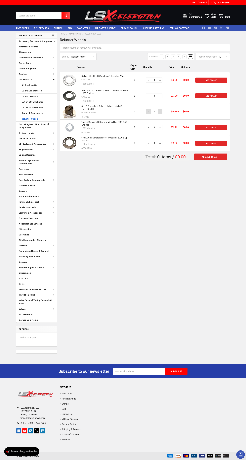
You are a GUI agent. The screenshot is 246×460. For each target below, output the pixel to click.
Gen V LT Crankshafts (32, 113)
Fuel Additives (26, 174)
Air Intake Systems (28, 46)
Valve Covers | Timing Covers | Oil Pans (35, 302)
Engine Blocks (26, 149)
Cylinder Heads (26, 133)
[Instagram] (215, 28)
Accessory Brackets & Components (37, 41)
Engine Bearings (27, 155)
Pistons (23, 245)
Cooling (23, 74)
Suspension (25, 273)
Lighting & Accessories (30, 212)
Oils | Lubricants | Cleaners (32, 240)
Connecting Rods (27, 68)
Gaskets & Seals (27, 185)
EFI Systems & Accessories (32, 144)
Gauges (23, 191)
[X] (221, 28)
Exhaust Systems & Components (29, 162)
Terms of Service (179, 28)
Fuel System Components (32, 180)
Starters (23, 278)
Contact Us (83, 28)
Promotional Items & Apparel (34, 251)
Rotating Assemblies (29, 256)
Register (226, 2)
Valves (22, 309)
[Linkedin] (227, 28)
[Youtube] (209, 28)
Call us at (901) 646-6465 (33, 423)
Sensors (23, 262)
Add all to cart (211, 156)
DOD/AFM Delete (27, 138)
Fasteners (24, 169)
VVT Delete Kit (26, 314)
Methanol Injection (28, 218)
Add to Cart (211, 80)
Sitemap (66, 439)
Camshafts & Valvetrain (31, 57)
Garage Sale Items (28, 320)
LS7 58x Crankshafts (32, 107)
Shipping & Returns (153, 28)
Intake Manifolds (27, 207)
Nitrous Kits (25, 229)
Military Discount (105, 28)
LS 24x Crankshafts (31, 90)
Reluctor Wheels (29, 118)
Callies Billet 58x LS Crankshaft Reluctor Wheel (103, 76)
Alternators (25, 52)
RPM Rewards (41, 28)
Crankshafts (25, 79)
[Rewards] (21, 451)
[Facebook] (203, 28)
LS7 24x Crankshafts (32, 102)
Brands (58, 28)
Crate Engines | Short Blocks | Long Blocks (34, 126)
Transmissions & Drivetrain (33, 289)
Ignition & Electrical (29, 202)
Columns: (153, 56)
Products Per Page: (207, 56)
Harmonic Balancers (29, 196)
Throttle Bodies (27, 294)
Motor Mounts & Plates (30, 223)
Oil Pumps (24, 234)
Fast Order (22, 28)
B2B (70, 28)
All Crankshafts (29, 85)
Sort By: (65, 56)
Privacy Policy (129, 28)
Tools (21, 283)
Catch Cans (25, 63)
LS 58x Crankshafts (31, 96)
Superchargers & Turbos (31, 267)
